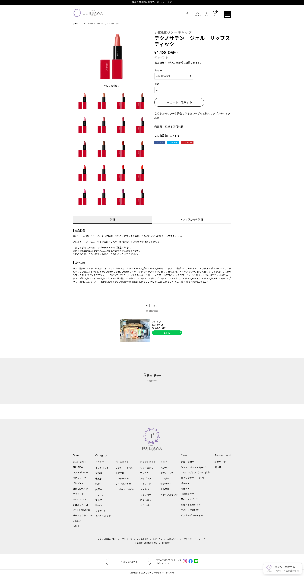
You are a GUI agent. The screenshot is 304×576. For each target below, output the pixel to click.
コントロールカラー (125, 489)
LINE (167, 332)
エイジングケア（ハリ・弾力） (196, 472)
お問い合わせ (172, 539)
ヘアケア (164, 467)
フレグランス (167, 478)
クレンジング (102, 467)
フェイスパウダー (124, 483)
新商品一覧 (220, 461)
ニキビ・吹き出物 (190, 510)
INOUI (76, 526)
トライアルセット (169, 494)
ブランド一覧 (126, 539)
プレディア (78, 483)
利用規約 (166, 542)
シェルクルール (80, 504)
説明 (112, 219)
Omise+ (77, 520)
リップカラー (146, 494)
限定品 (218, 467)
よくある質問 (142, 539)
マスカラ (144, 489)
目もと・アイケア (189, 499)
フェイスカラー (148, 467)
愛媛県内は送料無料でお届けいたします (152, 2)
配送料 (163, 62)
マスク (98, 499)
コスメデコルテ (80, 472)
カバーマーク (79, 499)
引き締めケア (187, 494)
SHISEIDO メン (80, 488)
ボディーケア (167, 473)
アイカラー (145, 473)
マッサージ (100, 510)
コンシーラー (122, 478)
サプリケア (165, 483)
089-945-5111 (159, 328)
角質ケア (185, 488)
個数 (156, 84)
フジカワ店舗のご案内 (106, 539)
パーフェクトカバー (83, 515)
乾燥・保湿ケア (188, 461)
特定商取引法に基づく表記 (146, 542)
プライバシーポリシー (192, 539)
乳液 (97, 483)
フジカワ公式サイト (128, 561)
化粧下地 (119, 473)
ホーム (76, 23)
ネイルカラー (146, 499)
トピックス (157, 539)
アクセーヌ (78, 494)
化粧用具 (164, 489)
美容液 (98, 489)
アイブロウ (145, 478)
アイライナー (146, 483)
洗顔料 (98, 473)
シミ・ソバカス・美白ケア (194, 467)
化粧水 (98, 478)
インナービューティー (192, 515)
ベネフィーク (79, 477)
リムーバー (145, 505)
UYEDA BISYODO (81, 510)
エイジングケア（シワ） (193, 477)
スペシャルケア (103, 516)
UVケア (99, 505)
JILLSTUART (79, 461)
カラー (158, 70)
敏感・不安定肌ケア (191, 504)
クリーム (99, 494)
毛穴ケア (185, 483)
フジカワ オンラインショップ (158, 572)
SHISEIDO (78, 467)
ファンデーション (124, 467)
